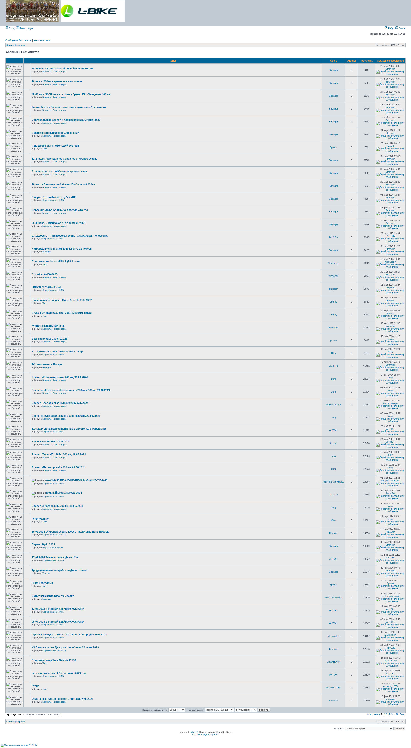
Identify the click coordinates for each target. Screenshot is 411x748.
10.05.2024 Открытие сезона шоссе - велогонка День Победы (70, 531)
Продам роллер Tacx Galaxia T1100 (54, 660)
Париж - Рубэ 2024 (43, 544)
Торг (44, 148)
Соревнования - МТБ (53, 200)
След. (403, 714)
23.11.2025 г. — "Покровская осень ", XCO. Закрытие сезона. (70, 235)
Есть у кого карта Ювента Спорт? (53, 595)
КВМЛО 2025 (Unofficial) (46, 287)
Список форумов (15, 45)
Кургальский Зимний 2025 (48, 325)
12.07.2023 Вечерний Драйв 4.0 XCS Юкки (58, 608)
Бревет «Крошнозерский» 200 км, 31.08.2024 (60, 377)
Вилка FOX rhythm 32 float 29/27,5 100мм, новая (62, 313)
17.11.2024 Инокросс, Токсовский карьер (57, 351)
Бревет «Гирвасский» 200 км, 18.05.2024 (57, 505)
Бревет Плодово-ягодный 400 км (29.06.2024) (60, 403)
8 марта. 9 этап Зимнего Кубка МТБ (54, 197)
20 (397, 714)
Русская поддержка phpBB (205, 734)
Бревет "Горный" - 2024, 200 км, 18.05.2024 (59, 454)
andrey (333, 301)
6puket (333, 147)
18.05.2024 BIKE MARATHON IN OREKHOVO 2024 (76, 479)
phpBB (194, 732)
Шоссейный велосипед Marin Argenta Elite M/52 (62, 300)
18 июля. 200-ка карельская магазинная (57, 81)
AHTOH (333, 430)
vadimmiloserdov (333, 597)
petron (333, 340)
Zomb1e (333, 494)
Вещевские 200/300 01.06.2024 (51, 441)
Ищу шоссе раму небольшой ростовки (56, 145)
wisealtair (333, 276)
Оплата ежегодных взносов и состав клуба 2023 (62, 698)
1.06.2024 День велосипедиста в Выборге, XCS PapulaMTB (69, 428)
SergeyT (333, 443)
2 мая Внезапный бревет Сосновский (55, 132)
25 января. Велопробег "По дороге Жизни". (59, 222)
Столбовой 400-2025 (45, 274)
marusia (333, 700)
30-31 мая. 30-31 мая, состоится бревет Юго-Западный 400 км (71, 94)
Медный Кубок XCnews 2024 (64, 492)
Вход (11, 28)
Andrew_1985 (333, 687)
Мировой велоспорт (52, 547)
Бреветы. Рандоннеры (54, 71)
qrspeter (333, 288)
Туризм (46, 573)
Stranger (333, 70)
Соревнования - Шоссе (54, 534)
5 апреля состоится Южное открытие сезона (60, 171)
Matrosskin (333, 636)
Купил (35, 686)
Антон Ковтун (333, 404)
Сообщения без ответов (18, 40)
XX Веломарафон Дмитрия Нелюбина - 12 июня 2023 (65, 647)
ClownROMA (333, 662)
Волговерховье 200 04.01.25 (49, 338)
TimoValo (333, 533)
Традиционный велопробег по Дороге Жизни (60, 570)
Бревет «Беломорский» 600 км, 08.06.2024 (58, 467)
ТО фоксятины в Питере (47, 364)
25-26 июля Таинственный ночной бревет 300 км (62, 68)
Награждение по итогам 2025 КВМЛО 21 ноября (62, 248)
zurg (333, 379)
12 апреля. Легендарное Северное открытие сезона (64, 158)
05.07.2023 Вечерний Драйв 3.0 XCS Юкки (58, 621)
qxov (333, 456)
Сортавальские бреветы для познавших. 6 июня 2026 (66, 120)
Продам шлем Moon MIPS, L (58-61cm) (56, 261)
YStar (333, 520)
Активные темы (41, 40)
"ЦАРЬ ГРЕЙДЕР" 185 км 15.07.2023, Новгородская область (70, 634)
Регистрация (26, 28)
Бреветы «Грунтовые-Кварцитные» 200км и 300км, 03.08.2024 (71, 390)
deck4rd (333, 366)
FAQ (390, 28)
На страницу (373, 714)
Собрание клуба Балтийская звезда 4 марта (60, 210)
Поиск (401, 28)
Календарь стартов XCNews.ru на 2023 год (59, 673)
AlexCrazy (333, 263)
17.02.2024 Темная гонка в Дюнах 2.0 (55, 557)
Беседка (46, 251)
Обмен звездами (42, 583)
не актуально (40, 518)
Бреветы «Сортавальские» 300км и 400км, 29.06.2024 (66, 415)
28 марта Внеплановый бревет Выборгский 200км (63, 184)
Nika (333, 353)
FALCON (333, 237)
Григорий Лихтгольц (333, 481)
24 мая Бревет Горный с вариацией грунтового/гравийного (69, 107)
